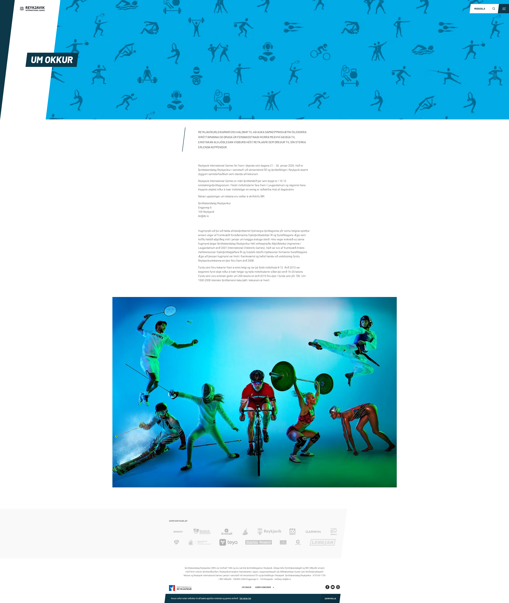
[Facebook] (327, 587)
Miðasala (479, 8)
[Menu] (503, 8)
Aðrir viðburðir (263, 587)
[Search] (493, 8)
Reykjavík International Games (35, 8)
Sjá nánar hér (245, 598)
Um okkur (246, 587)
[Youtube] (333, 587)
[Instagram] (338, 587)
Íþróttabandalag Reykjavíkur (180, 588)
